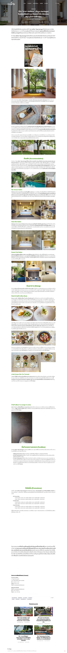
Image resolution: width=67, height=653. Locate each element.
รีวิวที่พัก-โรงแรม (16, 607)
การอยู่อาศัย (29, 3)
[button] (26, 115)
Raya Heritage (14, 597)
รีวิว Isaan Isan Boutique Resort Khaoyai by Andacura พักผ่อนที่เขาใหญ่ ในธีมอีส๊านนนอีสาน (43, 620)
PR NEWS (46, 3)
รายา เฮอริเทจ (25, 597)
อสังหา (25, 3)
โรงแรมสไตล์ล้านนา (23, 599)
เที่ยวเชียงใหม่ (17, 599)
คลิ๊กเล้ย (25, 350)
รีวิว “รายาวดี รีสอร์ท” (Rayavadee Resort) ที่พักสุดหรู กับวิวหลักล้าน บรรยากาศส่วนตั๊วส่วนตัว (23, 638)
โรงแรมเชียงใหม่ (29, 599)
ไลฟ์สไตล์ (41, 3)
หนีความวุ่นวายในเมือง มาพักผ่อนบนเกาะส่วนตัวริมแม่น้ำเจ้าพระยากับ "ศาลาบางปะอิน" (23, 619)
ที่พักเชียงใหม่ (20, 597)
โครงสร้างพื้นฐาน (35, 3)
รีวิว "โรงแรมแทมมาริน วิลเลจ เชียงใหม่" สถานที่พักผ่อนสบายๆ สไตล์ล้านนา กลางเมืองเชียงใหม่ (43, 637)
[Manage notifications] (65, 651)
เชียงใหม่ (13, 599)
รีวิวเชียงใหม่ (30, 597)
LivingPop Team (31, 19)
